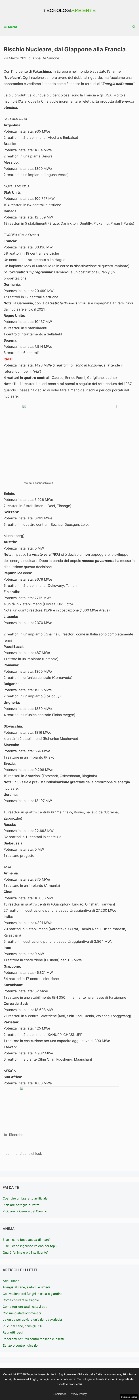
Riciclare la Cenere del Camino (25, 1211)
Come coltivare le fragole (21, 1300)
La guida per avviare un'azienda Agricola (32, 1319)
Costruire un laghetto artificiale (25, 1198)
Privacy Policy (78, 1394)
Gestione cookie (129, 1397)
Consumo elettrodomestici (22, 1313)
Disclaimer (59, 1394)
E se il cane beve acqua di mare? (27, 1239)
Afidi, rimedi (11, 1281)
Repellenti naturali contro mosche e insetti (33, 1339)
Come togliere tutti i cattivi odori (26, 1306)
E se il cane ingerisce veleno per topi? (30, 1246)
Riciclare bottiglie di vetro (21, 1205)
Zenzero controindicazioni (21, 1345)
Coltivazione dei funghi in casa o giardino (32, 1294)
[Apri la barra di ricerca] (134, 27)
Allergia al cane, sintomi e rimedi (26, 1287)
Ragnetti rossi (13, 1332)
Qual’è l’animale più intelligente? (26, 1252)
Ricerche (16, 1135)
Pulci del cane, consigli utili (22, 1326)
